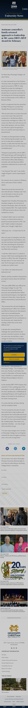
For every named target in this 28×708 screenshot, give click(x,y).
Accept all (14, 354)
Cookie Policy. (7, 350)
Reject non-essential (14, 359)
